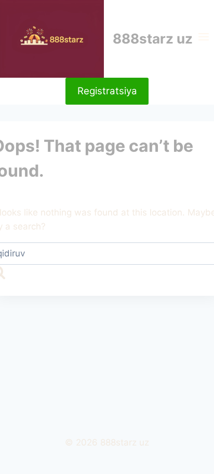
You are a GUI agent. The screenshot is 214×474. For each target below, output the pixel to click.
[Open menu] (203, 38)
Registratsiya (107, 91)
